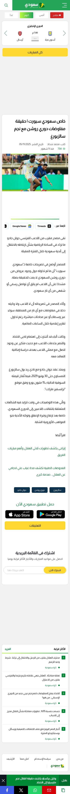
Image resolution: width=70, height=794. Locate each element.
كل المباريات (35, 52)
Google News (25, 225)
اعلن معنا (24, 759)
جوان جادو (22, 490)
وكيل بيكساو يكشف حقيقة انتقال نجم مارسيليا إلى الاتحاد (36, 780)
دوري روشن (40, 490)
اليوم (26, 15)
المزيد (8, 648)
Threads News (44, 225)
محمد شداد (53, 144)
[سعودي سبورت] (35, 5)
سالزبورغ (57, 490)
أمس (41, 15)
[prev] (64, 33)
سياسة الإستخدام (42, 759)
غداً (11, 15)
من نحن (59, 759)
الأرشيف (11, 759)
